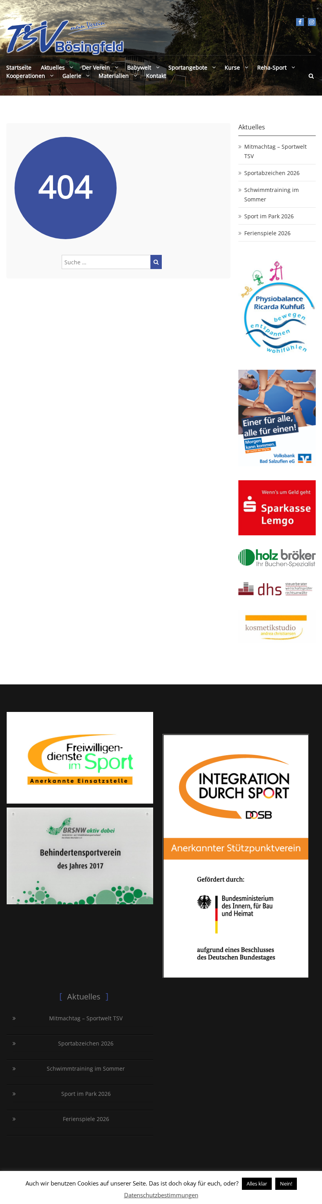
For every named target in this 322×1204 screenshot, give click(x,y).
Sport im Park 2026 (269, 216)
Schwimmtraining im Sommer (271, 194)
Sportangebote (187, 67)
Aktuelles (53, 67)
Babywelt (139, 67)
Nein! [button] (286, 1183)
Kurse (232, 67)
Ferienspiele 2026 (267, 233)
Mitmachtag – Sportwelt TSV (275, 151)
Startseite (18, 67)
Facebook (300, 22)
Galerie (71, 75)
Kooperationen (25, 75)
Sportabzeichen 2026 (272, 173)
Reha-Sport (272, 67)
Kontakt (156, 75)
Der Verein (96, 67)
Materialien (114, 75)
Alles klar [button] (257, 1183)
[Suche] (156, 262)
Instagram (312, 22)
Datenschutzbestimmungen (161, 1195)
